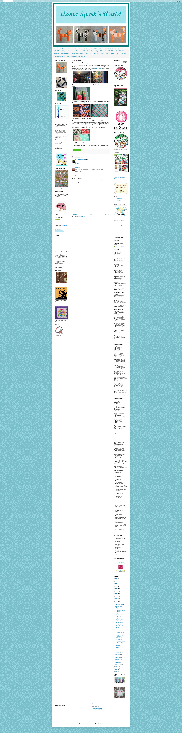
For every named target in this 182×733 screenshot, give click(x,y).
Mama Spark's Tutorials (77, 53)
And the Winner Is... (120, 625)
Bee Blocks (56, 53)
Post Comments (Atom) (81, 216)
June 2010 (118, 656)
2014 (116, 594)
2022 (116, 581)
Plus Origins (118, 629)
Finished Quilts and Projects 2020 (61, 56)
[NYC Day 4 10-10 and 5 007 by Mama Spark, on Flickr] (81, 116)
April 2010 (118, 659)
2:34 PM (77, 163)
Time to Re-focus (119, 643)
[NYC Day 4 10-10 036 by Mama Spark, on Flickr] (81, 83)
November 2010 (119, 604)
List (95, 709)
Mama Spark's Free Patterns (65, 48)
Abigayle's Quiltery (98, 68)
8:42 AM (76, 175)
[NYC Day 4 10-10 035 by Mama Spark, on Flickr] (99, 83)
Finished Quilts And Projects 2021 (78, 56)
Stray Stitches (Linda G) (80, 159)
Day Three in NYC (119, 614)
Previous (98, 709)
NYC (79, 153)
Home (55, 48)
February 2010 (119, 662)
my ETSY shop (120, 220)
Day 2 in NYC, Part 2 (120, 616)
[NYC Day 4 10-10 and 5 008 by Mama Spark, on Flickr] (99, 116)
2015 (116, 593)
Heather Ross (119, 627)
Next (101, 709)
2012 (116, 598)
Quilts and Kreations (84, 123)
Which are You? (119, 639)
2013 (116, 596)
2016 (116, 591)
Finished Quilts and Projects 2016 (78, 51)
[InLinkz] (92, 703)
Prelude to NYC (119, 624)
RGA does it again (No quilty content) (120, 642)
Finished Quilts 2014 (108, 51)
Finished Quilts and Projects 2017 (61, 51)
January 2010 (119, 664)
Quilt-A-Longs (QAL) (65, 53)
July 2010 (118, 654)
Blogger (101, 723)
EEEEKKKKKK (119, 637)
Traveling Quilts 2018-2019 (96, 48)
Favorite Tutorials (104, 53)
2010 (116, 601)
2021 (116, 583)
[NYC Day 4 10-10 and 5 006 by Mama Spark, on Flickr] (81, 100)
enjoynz (93, 723)
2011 (116, 599)
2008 (116, 668)
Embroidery (123, 53)
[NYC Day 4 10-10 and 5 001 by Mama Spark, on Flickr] (81, 141)
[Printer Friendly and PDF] (77, 150)
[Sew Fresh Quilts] (61, 165)
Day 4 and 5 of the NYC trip (121, 613)
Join (93, 709)
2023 (116, 579)
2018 (116, 588)
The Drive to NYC (119, 622)
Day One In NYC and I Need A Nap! (120, 620)
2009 (116, 666)
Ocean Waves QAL (114, 53)
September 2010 (119, 651)
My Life (76, 153)
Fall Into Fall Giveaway (120, 648)
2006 (116, 671)
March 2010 (118, 660)
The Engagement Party (120, 647)
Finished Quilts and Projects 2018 (111, 48)
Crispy (76, 167)
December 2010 (119, 602)
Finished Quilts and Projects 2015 (94, 51)
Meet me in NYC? (119, 645)
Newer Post (75, 214)
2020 (116, 584)
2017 (116, 589)
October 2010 (119, 606)
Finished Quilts (88, 53)
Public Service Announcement (119, 608)
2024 (116, 578)
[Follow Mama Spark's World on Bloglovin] (59, 232)
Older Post (107, 214)
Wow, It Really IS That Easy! (121, 630)
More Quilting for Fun (97, 708)
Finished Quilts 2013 (119, 51)
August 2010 (118, 652)
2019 (116, 586)
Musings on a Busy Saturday (120, 636)
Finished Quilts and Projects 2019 (81, 48)
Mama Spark (78, 151)
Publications (96, 53)
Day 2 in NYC (118, 618)
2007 (116, 669)
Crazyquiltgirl (119, 198)
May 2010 (118, 657)
